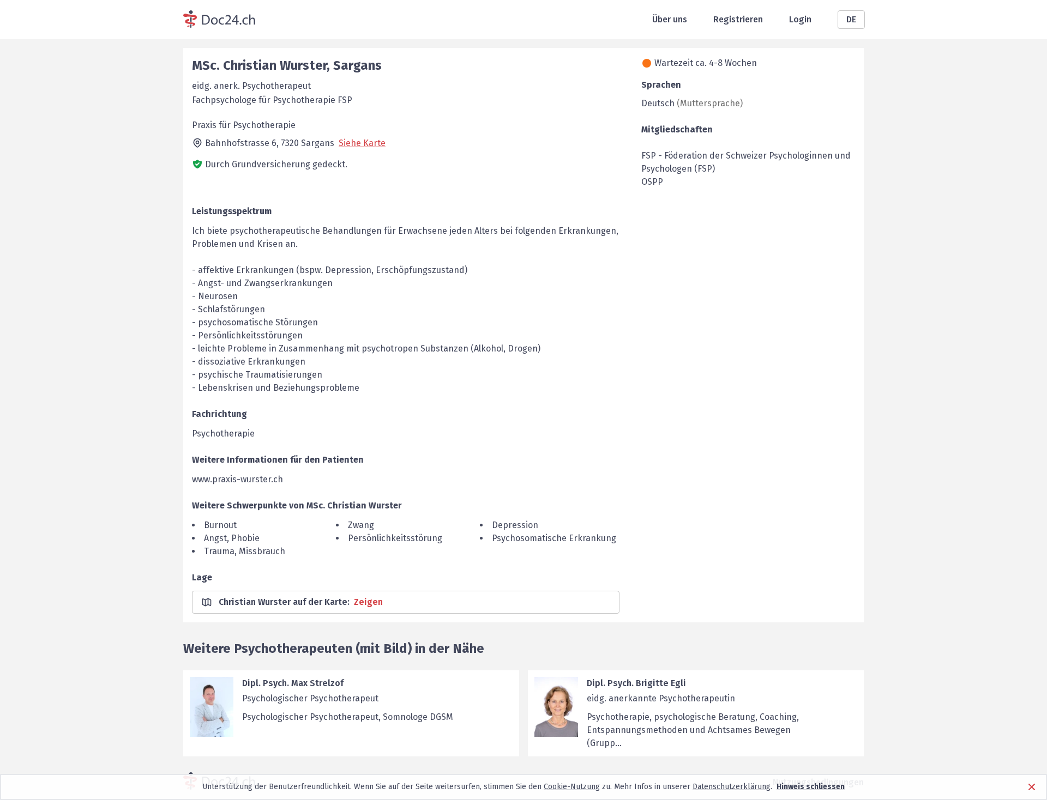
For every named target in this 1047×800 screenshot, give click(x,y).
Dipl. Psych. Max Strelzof (293, 683)
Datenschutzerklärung (732, 786)
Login (800, 19)
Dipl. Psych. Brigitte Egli (636, 683)
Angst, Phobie (232, 538)
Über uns (669, 19)
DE (851, 19)
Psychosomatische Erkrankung (554, 538)
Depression (515, 525)
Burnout (220, 525)
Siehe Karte (362, 143)
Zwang (361, 525)
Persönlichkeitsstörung (395, 538)
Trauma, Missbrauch (244, 551)
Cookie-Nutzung (572, 786)
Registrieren (738, 19)
